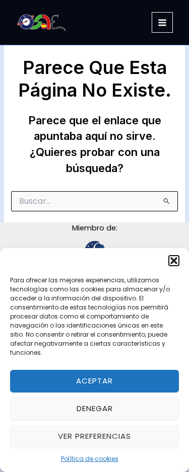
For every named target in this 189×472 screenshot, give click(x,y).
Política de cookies (89, 458)
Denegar (95, 408)
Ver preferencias (94, 436)
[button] (174, 261)
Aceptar (94, 380)
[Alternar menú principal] (162, 22)
